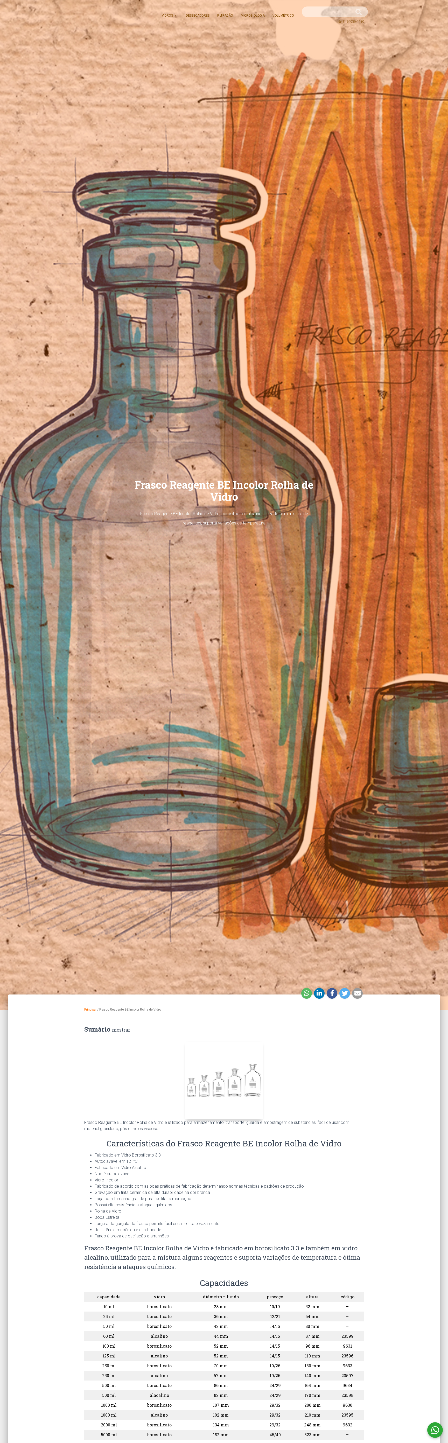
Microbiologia (253, 15)
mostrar (121, 1030)
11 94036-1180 (353, 21)
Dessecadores (197, 15)
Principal (90, 1009)
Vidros (168, 15)
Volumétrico (283, 15)
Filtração (225, 15)
